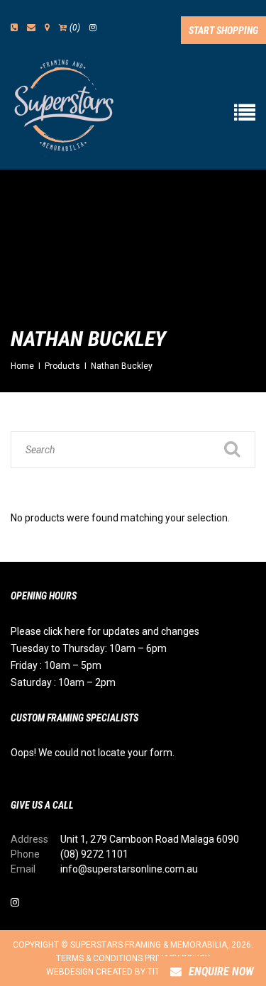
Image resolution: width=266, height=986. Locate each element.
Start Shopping (223, 30)
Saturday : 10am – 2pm (63, 682)
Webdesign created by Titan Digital (126, 972)
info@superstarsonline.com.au (129, 869)
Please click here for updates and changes (105, 631)
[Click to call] (14, 28)
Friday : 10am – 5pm (56, 665)
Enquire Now (221, 971)
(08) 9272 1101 (94, 854)
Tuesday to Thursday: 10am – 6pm (89, 648)
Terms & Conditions (99, 958)
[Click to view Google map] (47, 28)
